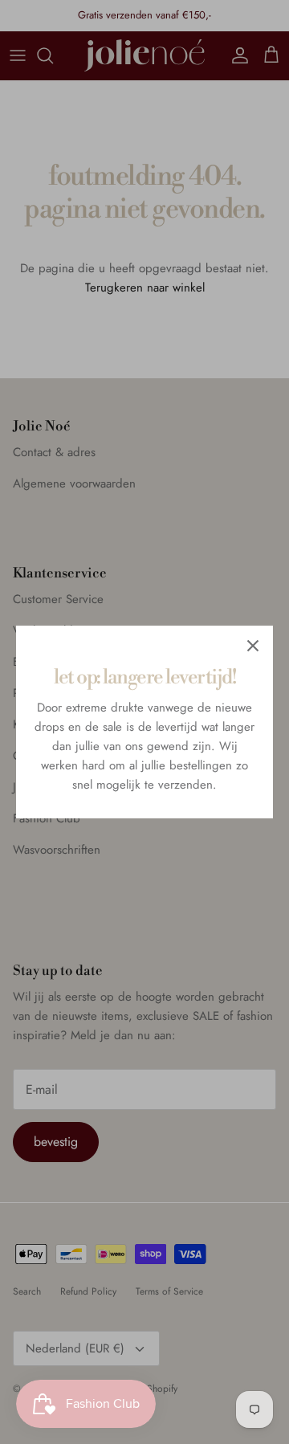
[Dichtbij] (253, 645)
